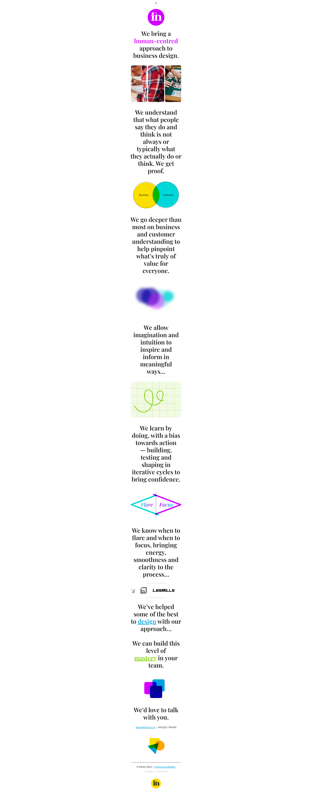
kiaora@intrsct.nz (145, 727)
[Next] (178, 83)
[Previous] (134, 83)
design (147, 621)
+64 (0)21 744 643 (167, 727)
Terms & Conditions (164, 767)
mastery (145, 658)
